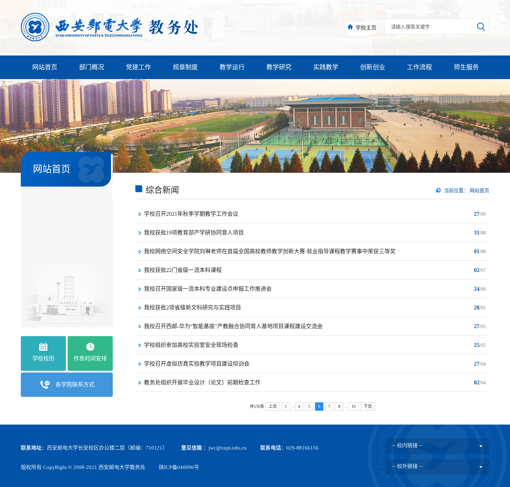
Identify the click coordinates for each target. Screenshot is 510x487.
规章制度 (185, 67)
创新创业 (372, 67)
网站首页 (44, 67)
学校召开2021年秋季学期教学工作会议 (191, 214)
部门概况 (91, 67)
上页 (273, 406)
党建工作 (138, 67)
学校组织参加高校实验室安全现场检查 (191, 345)
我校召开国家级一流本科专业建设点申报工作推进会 (208, 289)
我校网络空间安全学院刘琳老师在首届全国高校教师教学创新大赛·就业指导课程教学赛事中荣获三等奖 (270, 251)
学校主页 (366, 28)
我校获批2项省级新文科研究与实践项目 (192, 307)
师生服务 (466, 67)
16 (353, 406)
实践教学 (325, 67)
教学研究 (278, 67)
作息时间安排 (90, 358)
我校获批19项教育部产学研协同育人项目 (194, 233)
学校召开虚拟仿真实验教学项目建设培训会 (196, 364)
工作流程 (419, 67)
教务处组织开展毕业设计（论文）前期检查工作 (202, 382)
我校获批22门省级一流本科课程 (183, 270)
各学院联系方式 (75, 384)
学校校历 (43, 358)
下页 (368, 406)
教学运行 (232, 67)
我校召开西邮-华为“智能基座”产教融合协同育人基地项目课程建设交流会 (233, 326)
